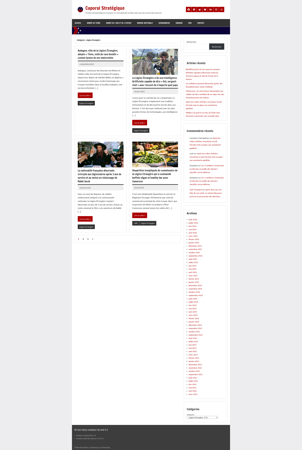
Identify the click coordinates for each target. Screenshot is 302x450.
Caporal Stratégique (105, 8)
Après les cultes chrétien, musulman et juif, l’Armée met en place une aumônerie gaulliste (204, 105)
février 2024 (194, 318)
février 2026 (194, 239)
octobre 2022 (194, 371)
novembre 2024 (195, 288)
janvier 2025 (194, 282)
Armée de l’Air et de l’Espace (118, 23)
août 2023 (193, 338)
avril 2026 (193, 232)
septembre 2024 (196, 295)
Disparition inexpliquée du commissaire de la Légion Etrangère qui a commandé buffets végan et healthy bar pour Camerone (154, 176)
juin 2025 (192, 265)
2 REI (136, 223)
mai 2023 (192, 348)
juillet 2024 (193, 302)
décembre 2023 (195, 325)
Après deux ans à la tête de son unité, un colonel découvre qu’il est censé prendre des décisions (206, 193)
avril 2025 (193, 272)
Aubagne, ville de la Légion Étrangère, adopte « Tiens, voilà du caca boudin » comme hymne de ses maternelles (98, 54)
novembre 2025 (195, 249)
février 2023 (194, 358)
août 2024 (193, 298)
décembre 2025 (195, 246)
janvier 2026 (194, 242)
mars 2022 (193, 394)
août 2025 (193, 259)
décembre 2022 (195, 364)
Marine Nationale (145, 23)
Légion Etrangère (86, 103)
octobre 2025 (194, 252)
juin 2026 (192, 226)
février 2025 (194, 279)
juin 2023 (192, 344)
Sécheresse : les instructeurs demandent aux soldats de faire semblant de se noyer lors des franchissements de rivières (205, 94)
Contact (200, 23)
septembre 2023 (196, 335)
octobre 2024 (194, 292)
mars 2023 (193, 354)
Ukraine (179, 23)
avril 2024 (193, 312)
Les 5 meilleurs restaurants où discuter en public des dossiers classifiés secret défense (207, 168)
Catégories (190, 415)
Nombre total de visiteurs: (87, 438)
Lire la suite (84, 95)
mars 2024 (193, 315)
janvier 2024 (194, 321)
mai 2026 (192, 229)
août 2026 (193, 219)
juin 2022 (192, 384)
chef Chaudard (196, 189)
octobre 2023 (194, 331)
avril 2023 (193, 351)
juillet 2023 (193, 341)
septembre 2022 (196, 374)
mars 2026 (193, 236)
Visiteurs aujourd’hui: (85, 435)
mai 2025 (192, 269)
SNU (190, 23)
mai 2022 (192, 387)
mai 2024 (192, 308)
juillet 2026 (193, 223)
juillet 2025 (193, 262)
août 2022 (193, 377)
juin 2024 (192, 305)
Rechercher (191, 42)
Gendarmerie (164, 23)
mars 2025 (193, 275)
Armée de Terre (93, 23)
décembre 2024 (195, 285)
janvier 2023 (194, 361)
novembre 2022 (195, 368)
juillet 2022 (193, 381)
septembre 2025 (196, 255)
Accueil (78, 23)
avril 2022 (193, 391)
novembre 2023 (195, 328)
